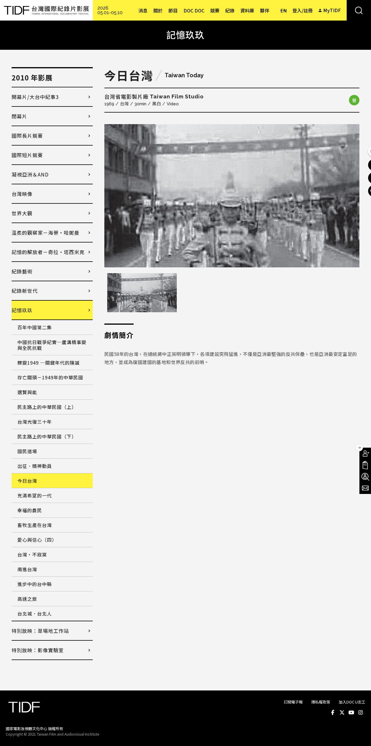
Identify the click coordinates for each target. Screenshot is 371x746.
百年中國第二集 (34, 327)
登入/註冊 (302, 10)
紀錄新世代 (25, 290)
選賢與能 (27, 392)
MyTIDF (332, 10)
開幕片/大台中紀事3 (35, 96)
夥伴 (264, 10)
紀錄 (229, 10)
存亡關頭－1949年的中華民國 (50, 377)
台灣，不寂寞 (32, 554)
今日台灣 (27, 480)
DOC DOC (193, 10)
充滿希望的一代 (34, 495)
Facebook (332, 712)
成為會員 (365, 453)
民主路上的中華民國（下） (47, 436)
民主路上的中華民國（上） (47, 406)
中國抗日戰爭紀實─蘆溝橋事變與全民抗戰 (51, 345)
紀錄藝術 (22, 271)
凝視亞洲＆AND (30, 174)
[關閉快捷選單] (359, 447)
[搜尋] (359, 10)
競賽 (214, 10)
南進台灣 (27, 569)
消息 (143, 10)
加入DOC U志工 (352, 702)
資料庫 (247, 10)
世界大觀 (22, 213)
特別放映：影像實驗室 (38, 650)
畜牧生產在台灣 (34, 524)
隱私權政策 (320, 702)
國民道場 (27, 451)
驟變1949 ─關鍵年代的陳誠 (48, 362)
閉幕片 (19, 116)
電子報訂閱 (365, 488)
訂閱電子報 (293, 702)
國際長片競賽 (27, 135)
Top (359, 733)
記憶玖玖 (22, 310)
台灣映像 (22, 193)
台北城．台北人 (34, 613)
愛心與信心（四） (37, 539)
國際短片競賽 (27, 155)
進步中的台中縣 (34, 583)
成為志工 (365, 476)
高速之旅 (27, 598)
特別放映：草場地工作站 (40, 630)
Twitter (342, 712)
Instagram (360, 712)
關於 (158, 10)
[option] (231, 195)
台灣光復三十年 (34, 421)
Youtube (351, 712)
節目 (173, 10)
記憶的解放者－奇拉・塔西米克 (48, 252)
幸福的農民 (29, 510)
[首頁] (46, 10)
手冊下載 (365, 465)
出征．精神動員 (34, 465)
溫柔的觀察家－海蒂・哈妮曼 (45, 232)
